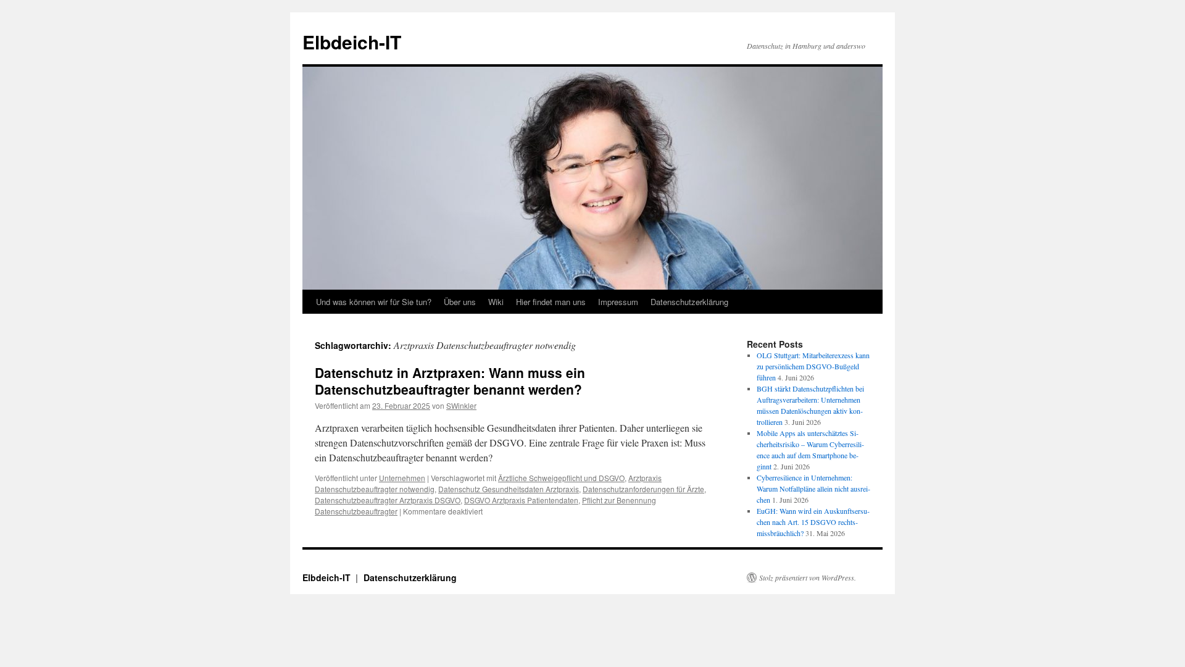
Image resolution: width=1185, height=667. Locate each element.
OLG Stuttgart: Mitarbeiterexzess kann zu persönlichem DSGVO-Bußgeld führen (813, 366)
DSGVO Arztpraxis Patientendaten (521, 500)
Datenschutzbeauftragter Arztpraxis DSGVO (387, 500)
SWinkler (461, 405)
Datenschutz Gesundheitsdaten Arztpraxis (508, 489)
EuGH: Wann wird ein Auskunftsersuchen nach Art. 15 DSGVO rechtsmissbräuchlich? (813, 522)
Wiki (496, 302)
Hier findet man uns (551, 302)
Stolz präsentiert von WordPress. (807, 577)
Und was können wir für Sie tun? (373, 302)
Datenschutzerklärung (689, 302)
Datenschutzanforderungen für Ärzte (643, 489)
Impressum (618, 302)
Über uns (460, 302)
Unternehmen (402, 477)
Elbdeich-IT (351, 41)
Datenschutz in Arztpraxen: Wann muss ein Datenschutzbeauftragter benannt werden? (450, 380)
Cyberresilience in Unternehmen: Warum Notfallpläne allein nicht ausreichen (813, 488)
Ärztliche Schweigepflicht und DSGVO (561, 477)
